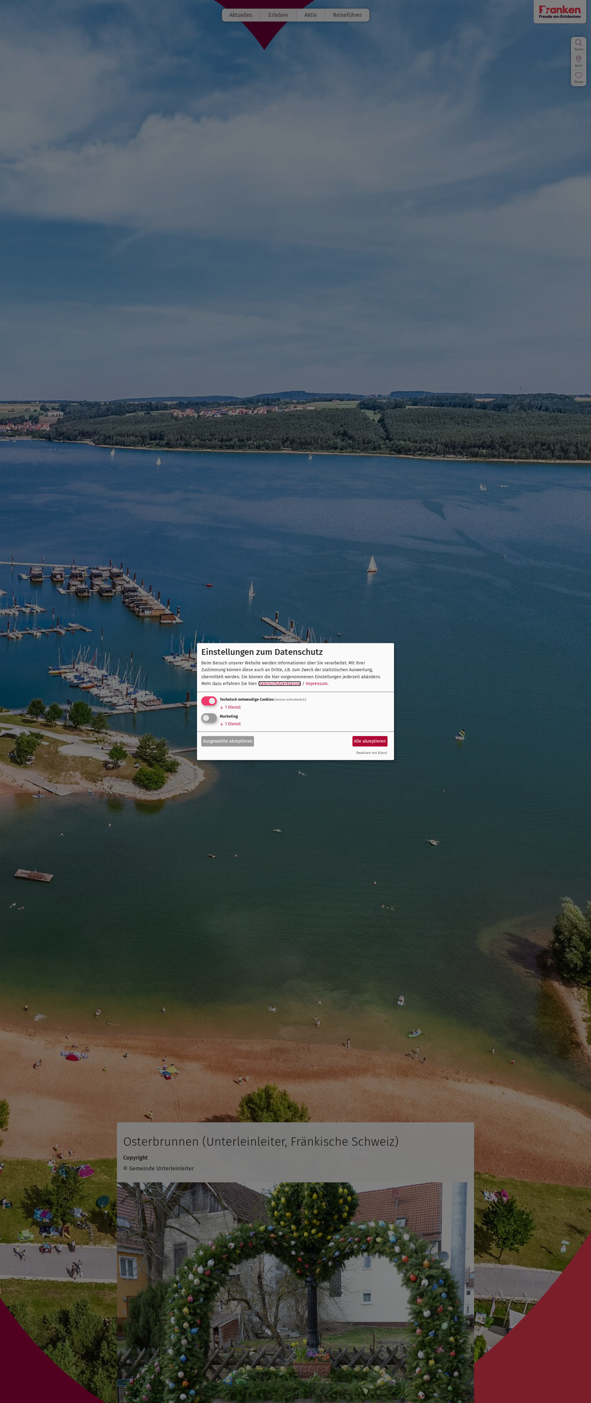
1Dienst (230, 707)
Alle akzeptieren (370, 741)
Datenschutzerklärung (279, 683)
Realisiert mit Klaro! (371, 753)
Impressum (317, 683)
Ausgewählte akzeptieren (227, 741)
